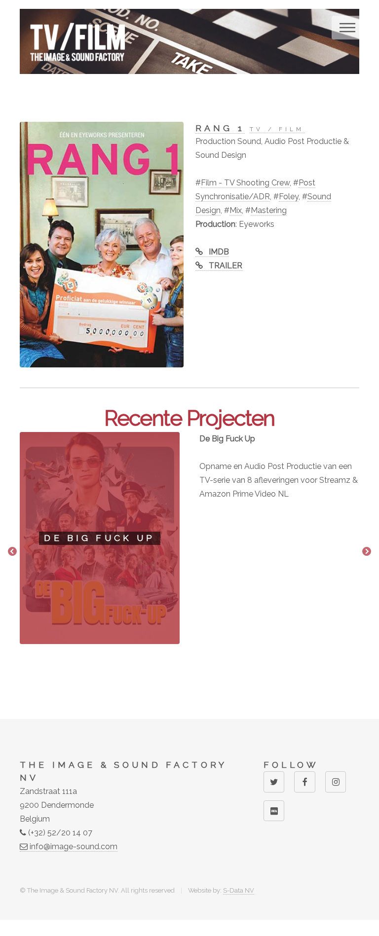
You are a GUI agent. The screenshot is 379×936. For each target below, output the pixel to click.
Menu (347, 27)
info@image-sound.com (72, 846)
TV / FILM (277, 129)
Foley (289, 196)
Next (367, 552)
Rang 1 (220, 128)
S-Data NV (238, 890)
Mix (235, 210)
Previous (12, 552)
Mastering (269, 210)
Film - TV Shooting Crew (245, 182)
